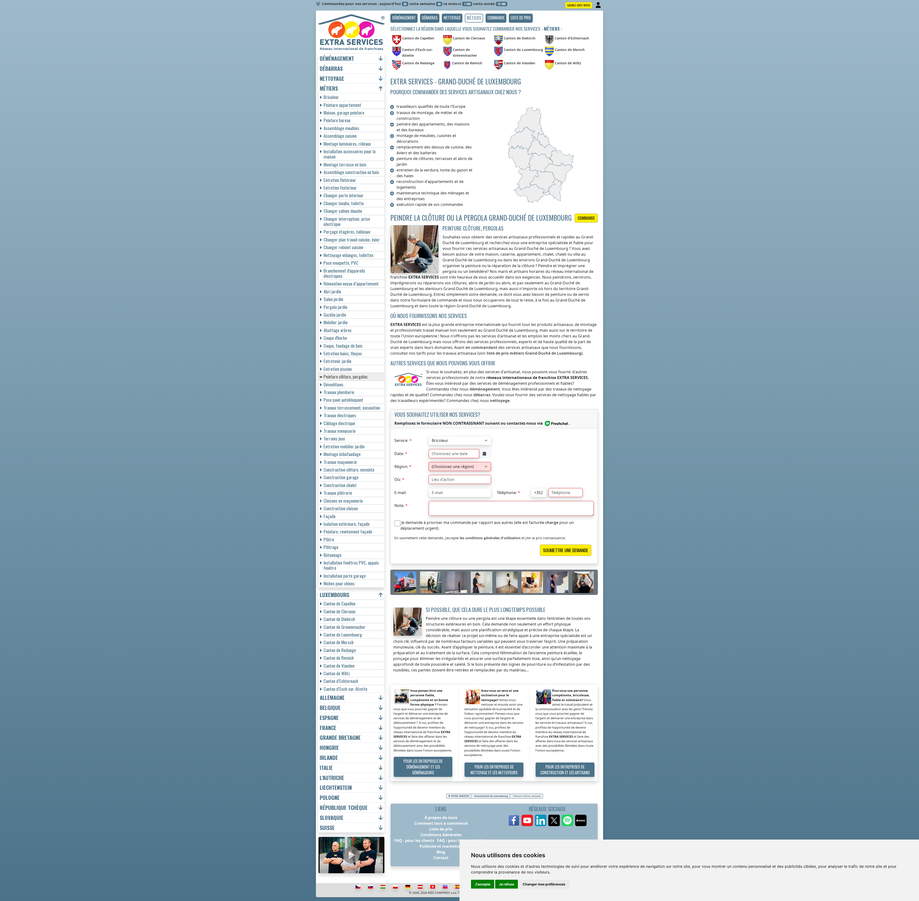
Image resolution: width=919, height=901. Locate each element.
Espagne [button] (329, 717)
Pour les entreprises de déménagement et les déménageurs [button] (423, 766)
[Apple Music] (581, 820)
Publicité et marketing (441, 846)
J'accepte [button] (482, 884)
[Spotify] (567, 820)
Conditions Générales (440, 834)
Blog (441, 852)
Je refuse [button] (506, 884)
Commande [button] (586, 218)
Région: (401, 466)
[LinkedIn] (540, 820)
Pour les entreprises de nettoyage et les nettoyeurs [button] (494, 769)
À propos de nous (441, 817)
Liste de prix (440, 829)
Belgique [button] (330, 707)
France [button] (328, 727)
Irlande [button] (329, 757)
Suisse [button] (327, 827)
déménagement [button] (337, 58)
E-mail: (400, 492)
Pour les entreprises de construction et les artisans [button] (565, 769)
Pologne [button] (330, 797)
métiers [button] (329, 88)
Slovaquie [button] (331, 817)
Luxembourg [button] (334, 595)
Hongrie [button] (329, 747)
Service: (401, 440)
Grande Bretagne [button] (340, 737)
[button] (404, 18)
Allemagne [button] (332, 697)
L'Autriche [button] (332, 777)
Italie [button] (326, 767)
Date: (399, 453)
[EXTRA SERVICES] (351, 29)
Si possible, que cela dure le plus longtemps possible (485, 609)
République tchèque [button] (344, 807)
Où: (397, 479)
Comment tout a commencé (441, 823)
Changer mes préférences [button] (544, 884)
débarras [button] (331, 68)
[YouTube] (527, 820)
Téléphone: (507, 492)
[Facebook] (514, 820)
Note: (399, 505)
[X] (554, 820)
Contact (440, 857)
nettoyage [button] (332, 78)
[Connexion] (598, 5)
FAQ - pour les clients (414, 840)
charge (551, 522)
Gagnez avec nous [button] (578, 5)
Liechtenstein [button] (336, 787)
